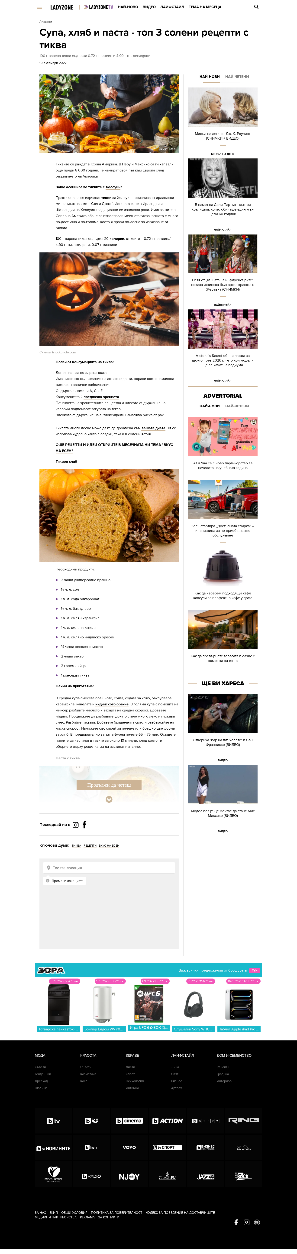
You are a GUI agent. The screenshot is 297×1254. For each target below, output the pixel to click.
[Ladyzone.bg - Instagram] (76, 824)
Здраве (132, 1055)
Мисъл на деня (223, 154)
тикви (106, 197)
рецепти (90, 846)
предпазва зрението (101, 397)
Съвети (40, 1067)
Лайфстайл (172, 7)
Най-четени (237, 76)
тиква (76, 846)
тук (254, 970)
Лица (175, 1067)
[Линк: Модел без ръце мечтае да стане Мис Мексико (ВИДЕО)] (223, 800)
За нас (40, 1213)
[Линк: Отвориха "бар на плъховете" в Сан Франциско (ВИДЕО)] (223, 729)
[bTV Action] (167, 1120)
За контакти (108, 1217)
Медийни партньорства (56, 1217)
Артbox (176, 1088)
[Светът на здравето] (53, 1174)
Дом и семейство (234, 1055)
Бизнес (176, 1081)
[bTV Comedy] (91, 1120)
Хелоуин (113, 187)
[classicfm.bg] (167, 1174)
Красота (88, 1055)
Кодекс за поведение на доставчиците (180, 1213)
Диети (130, 1067)
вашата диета (153, 428)
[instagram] (246, 1223)
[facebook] (236, 1223)
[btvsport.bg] (167, 1147)
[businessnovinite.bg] (205, 1147)
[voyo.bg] (129, 1147)
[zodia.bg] (243, 1147)
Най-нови (210, 76)
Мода (40, 1055)
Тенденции (43, 1074)
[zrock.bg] (243, 1174)
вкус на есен (109, 846)
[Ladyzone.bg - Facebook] (84, 835)
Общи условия (74, 1213)
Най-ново (128, 7)
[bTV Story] (205, 1120)
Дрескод (41, 1081)
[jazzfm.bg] (205, 1174)
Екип (53, 1213)
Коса (83, 1081)
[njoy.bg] (129, 1174)
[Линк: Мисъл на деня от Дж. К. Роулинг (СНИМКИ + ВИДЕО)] (223, 122)
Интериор (224, 1081)
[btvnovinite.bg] (53, 1147)
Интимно (132, 1088)
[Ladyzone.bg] (66, 7)
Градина (223, 1074)
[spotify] (257, 1223)
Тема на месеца (205, 7)
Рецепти (47, 22)
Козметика (88, 1074)
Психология (135, 1081)
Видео (149, 7)
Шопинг (41, 1088)
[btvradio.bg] (91, 1174)
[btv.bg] (53, 1120)
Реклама (87, 1217)
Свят (174, 1074)
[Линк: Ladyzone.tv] (98, 7)
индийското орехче (112, 704)
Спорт (130, 1074)
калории (117, 238)
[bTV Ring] (243, 1120)
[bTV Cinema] (129, 1120)
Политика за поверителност (116, 1213)
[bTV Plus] (91, 1147)
